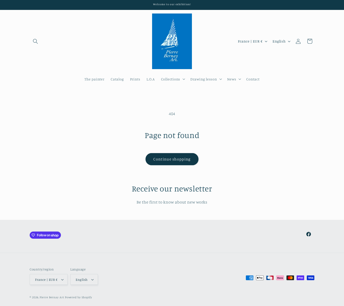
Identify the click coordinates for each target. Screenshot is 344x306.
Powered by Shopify (78, 297)
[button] (35, 41)
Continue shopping (172, 159)
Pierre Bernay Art (52, 297)
